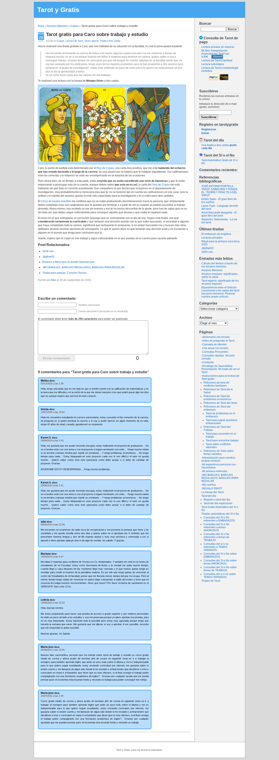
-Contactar (207, 362)
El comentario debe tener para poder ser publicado (83, 318)
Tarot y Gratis (58, 9)
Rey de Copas (105, 168)
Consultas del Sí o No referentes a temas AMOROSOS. (216, 527)
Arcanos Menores (57, 26)
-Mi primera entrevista (214, 471)
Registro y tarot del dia (217, 499)
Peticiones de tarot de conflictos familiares (216, 384)
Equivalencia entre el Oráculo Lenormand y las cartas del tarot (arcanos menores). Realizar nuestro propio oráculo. (220, 292)
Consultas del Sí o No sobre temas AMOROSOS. (220, 562)
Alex (53, 280)
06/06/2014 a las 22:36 (53, 524)
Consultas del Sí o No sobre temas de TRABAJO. (220, 569)
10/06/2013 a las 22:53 (53, 602)
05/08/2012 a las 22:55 (53, 649)
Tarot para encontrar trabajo (222, 440)
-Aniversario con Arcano (215, 337)
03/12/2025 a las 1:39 (52, 383)
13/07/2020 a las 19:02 (53, 412)
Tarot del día (208, 495)
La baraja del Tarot (212, 492)
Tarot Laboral (91, 41)
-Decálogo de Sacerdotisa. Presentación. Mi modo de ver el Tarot (220, 369)
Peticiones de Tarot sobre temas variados (219, 452)
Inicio (41, 26)
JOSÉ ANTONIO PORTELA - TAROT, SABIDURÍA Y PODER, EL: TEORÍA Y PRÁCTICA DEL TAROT (219, 191)
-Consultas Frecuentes (214, 351)
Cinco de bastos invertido (56, 201)
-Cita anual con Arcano (214, 348)
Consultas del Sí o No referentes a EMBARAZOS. (219, 519)
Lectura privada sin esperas (217, 46)
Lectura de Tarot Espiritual (216, 60)
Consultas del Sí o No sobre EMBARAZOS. (220, 555)
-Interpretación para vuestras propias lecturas (218, 459)
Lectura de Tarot (74, 41)
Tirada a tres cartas (110, 41)
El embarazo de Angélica (216, 234)
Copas (74, 26)
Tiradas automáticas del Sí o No (220, 513)
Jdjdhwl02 (207, 248)
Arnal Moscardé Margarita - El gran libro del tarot (219, 214)
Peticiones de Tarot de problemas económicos (217, 398)
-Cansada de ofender (214, 344)
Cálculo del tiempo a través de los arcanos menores (219, 265)
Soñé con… (208, 251)
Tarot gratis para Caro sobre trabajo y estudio (97, 34)
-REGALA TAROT (211, 488)
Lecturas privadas (212, 237)
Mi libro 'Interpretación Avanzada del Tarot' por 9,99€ (215, 53)
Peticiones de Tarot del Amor (220, 402)
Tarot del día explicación (218, 503)
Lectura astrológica (212, 64)
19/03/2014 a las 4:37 (52, 556)
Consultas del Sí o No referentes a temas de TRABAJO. (216, 537)
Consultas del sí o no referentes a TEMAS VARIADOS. (216, 547)
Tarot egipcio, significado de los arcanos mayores (220, 282)
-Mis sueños (208, 484)
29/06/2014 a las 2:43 (52, 440)
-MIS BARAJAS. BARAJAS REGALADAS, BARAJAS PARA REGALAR (219, 478)
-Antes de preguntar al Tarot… (219, 340)
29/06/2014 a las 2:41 (52, 485)
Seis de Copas (161, 184)
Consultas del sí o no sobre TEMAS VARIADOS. (220, 576)
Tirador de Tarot (210, 580)
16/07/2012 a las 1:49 (52, 696)
